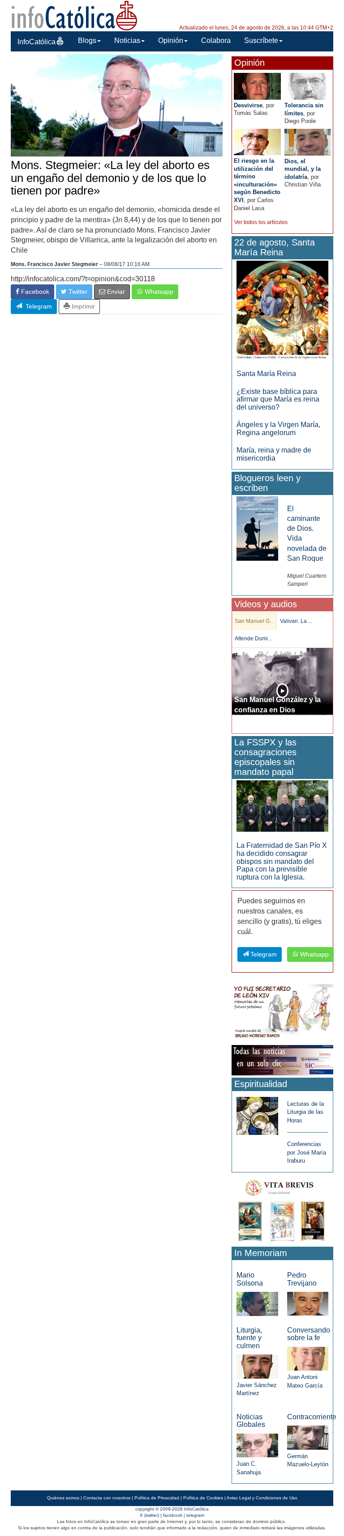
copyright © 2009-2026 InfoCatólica (172, 1508)
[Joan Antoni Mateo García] (307, 1358)
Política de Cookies (203, 1497)
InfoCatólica (36, 42)
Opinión (170, 40)
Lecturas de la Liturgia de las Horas (305, 1112)
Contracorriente (311, 1417)
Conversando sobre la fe (308, 1334)
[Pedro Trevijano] (307, 1303)
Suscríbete (261, 40)
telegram (195, 1515)
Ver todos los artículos (261, 222)
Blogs (87, 40)
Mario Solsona (249, 1279)
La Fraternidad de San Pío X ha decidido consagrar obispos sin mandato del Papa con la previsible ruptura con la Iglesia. (281, 861)
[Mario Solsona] (257, 1303)
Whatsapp (158, 291)
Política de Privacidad (156, 1497)
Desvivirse (248, 105)
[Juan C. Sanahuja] (257, 1445)
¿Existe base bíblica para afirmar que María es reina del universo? (277, 399)
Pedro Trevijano (302, 1279)
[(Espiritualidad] (257, 1113)
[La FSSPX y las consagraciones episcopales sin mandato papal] (282, 805)
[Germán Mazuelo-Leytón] (307, 1437)
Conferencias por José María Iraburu (306, 1152)
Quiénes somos (63, 1497)
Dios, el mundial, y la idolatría (302, 169)
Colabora (216, 40)
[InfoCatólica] (74, 15)
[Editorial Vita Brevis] (282, 1209)
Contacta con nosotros (106, 1497)
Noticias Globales (250, 1421)
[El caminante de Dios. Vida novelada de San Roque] (257, 528)
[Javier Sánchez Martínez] (257, 1366)
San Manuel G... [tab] (254, 621)
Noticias (127, 40)
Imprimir (82, 306)
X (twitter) (149, 1515)
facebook (172, 1515)
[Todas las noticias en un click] (282, 1059)
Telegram (37, 306)
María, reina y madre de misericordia (273, 454)
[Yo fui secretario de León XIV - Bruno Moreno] (282, 1012)
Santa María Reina (266, 373)
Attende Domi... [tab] (253, 638)
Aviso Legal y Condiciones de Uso (262, 1497)
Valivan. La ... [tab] (296, 621)
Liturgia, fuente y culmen (249, 1338)
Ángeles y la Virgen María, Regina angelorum (278, 428)
